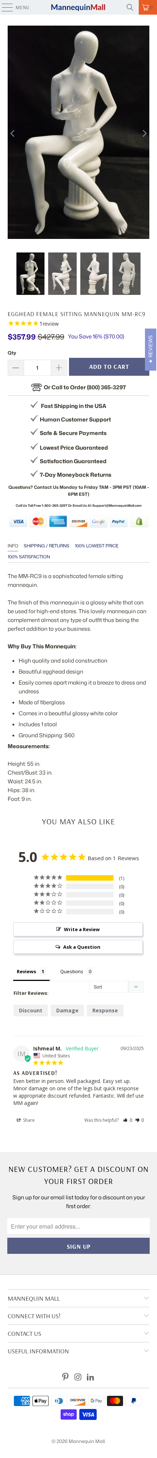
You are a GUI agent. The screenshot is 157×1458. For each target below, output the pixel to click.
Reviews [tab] (26, 971)
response (105, 1010)
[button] (127, 1120)
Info (13, 546)
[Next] (144, 133)
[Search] (130, 7)
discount (30, 1010)
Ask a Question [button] (81, 947)
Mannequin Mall (87, 1441)
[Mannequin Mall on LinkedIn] (90, 1377)
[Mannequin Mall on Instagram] (78, 1377)
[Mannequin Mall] (78, 7)
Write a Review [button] (82, 929)
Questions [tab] (71, 971)
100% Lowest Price (96, 546)
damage (67, 1010)
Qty (12, 352)
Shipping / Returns (46, 546)
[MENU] (3, 7)
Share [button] (28, 1120)
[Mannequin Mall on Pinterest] (65, 1377)
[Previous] (13, 133)
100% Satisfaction (29, 557)
